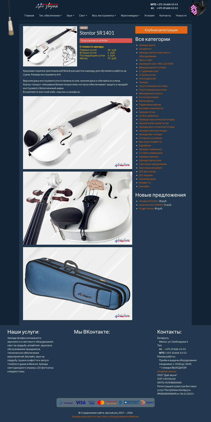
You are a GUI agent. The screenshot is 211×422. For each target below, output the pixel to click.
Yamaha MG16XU (149, 200)
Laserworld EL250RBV (151, 204)
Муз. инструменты (103, 15)
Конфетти (145, 182)
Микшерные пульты (151, 93)
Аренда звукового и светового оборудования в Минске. (105, 416)
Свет (82, 15)
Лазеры (143, 82)
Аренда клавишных (150, 149)
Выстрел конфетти (150, 141)
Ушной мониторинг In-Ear (154, 123)
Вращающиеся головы (152, 67)
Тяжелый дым (147, 178)
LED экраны (146, 175)
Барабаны (145, 145)
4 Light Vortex (146, 208)
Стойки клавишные (150, 152)
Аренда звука (147, 45)
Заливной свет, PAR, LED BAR (156, 63)
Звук (69, 15)
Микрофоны (146, 100)
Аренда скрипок (149, 156)
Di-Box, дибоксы (148, 115)
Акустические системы (153, 85)
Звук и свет (146, 59)
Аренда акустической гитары (157, 126)
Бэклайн (144, 186)
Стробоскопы (147, 74)
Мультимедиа (129, 15)
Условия (149, 15)
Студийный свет (149, 71)
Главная (29, 15)
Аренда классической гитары (157, 119)
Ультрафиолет (147, 78)
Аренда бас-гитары (150, 134)
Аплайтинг (145, 48)
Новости (181, 15)
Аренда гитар (147, 111)
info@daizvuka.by (166, 371)
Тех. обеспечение (49, 15)
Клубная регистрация (161, 30)
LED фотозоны (147, 171)
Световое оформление (153, 163)
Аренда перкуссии (150, 160)
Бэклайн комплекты (151, 108)
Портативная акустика (153, 89)
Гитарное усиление (150, 137)
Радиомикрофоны (150, 104)
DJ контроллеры (149, 97)
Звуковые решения (150, 167)
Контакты (165, 15)
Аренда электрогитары (153, 130)
